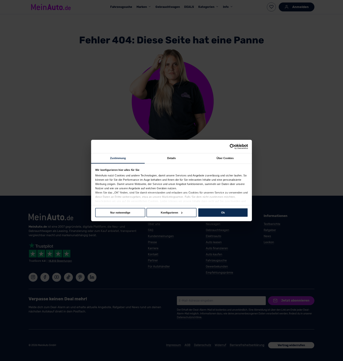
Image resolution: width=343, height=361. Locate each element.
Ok (223, 212)
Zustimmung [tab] (118, 158)
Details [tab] (171, 158)
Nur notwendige (120, 212)
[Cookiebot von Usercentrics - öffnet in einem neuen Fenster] (232, 146)
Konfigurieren (169, 212)
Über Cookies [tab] (225, 158)
